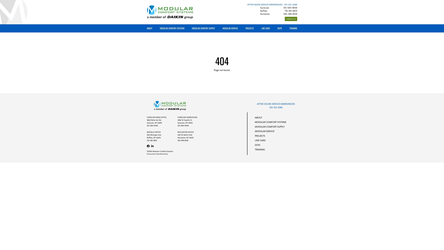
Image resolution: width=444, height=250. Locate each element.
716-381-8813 (291, 11)
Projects (250, 28)
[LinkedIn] (152, 146)
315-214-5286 (290, 5)
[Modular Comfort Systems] (170, 12)
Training (293, 28)
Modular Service (230, 28)
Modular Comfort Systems (172, 28)
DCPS (279, 28)
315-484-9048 (290, 8)
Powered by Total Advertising (157, 154)
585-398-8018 (290, 14)
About (149, 28)
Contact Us (291, 19)
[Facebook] (148, 146)
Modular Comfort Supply (203, 28)
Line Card (265, 28)
